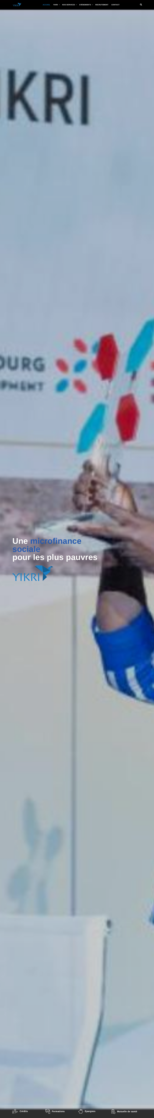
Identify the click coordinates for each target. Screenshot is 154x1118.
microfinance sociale (46, 545)
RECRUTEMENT (101, 5)
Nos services (68, 5)
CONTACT (115, 5)
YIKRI (55, 5)
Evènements (85, 5)
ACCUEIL (46, 5)
